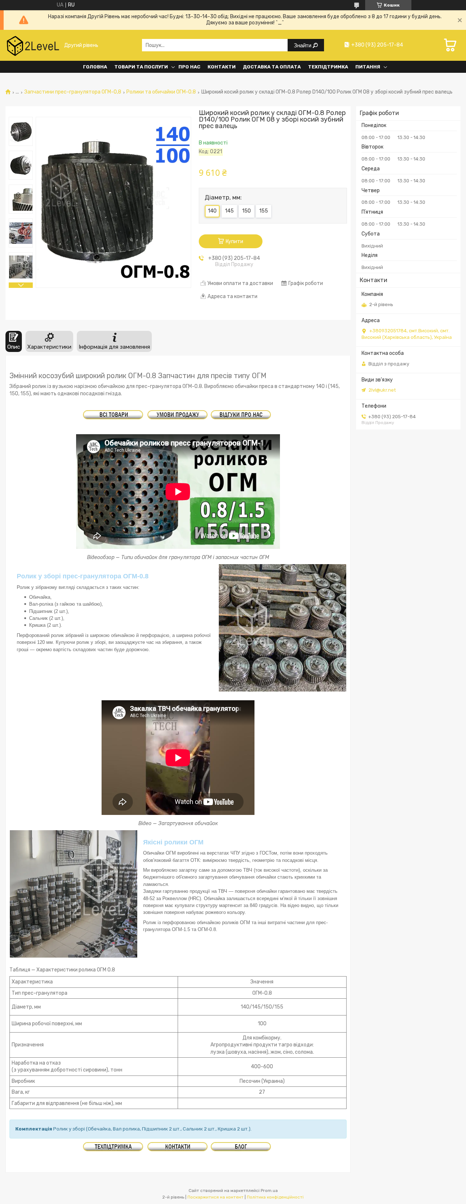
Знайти (303, 45)
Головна (95, 67)
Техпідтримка (328, 67)
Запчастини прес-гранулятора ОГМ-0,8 (72, 92)
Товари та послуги (141, 67)
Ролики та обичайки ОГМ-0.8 (161, 92)
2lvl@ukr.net (382, 390)
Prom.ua (269, 1190)
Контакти (222, 67)
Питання (367, 67)
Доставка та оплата (272, 67)
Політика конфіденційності (275, 1197)
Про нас (189, 67)
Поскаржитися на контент (215, 1197)
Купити (234, 241)
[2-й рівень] (32, 45)
